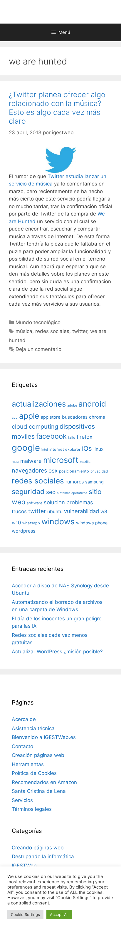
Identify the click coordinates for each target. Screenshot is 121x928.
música (24, 331)
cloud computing (35, 426)
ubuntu (55, 511)
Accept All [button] (59, 914)
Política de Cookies (34, 773)
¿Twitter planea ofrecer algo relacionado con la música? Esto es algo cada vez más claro (57, 107)
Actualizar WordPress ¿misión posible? (57, 651)
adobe (72, 405)
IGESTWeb (24, 866)
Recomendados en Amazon (44, 782)
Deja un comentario (38, 349)
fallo (71, 437)
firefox (85, 437)
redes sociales (52, 331)
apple (29, 415)
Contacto (22, 746)
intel (44, 450)
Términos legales (32, 809)
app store (50, 417)
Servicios (22, 800)
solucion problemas (68, 502)
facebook (51, 436)
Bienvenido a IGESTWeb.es (44, 737)
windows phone (91, 522)
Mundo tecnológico (38, 322)
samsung (94, 482)
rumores (74, 482)
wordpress (23, 531)
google (26, 448)
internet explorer (64, 449)
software (34, 503)
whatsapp (31, 523)
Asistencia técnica (33, 728)
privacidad (99, 471)
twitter (79, 331)
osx (53, 470)
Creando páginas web (38, 848)
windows (58, 521)
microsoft (60, 460)
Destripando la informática (43, 856)
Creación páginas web (38, 755)
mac (15, 462)
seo (51, 492)
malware (31, 461)
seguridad (28, 491)
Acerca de (24, 719)
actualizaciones (39, 403)
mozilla (85, 462)
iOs (87, 448)
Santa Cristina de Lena (39, 791)
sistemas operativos (72, 493)
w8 (103, 511)
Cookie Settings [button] (25, 914)
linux (98, 449)
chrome (97, 417)
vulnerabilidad (81, 511)
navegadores (29, 470)
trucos (19, 511)
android (92, 403)
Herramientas (28, 764)
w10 (16, 523)
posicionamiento (74, 471)
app (15, 418)
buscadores (75, 417)
